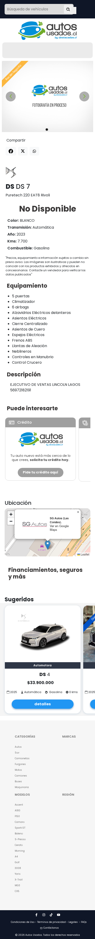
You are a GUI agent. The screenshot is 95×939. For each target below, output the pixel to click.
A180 (17, 810)
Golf (17, 862)
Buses (18, 781)
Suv (17, 752)
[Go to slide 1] (46, 129)
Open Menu (73, 9)
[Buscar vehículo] (68, 9)
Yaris (18, 874)
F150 (17, 816)
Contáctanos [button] (51, 928)
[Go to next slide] (84, 96)
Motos (18, 770)
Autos (18, 747)
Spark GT (20, 828)
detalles (42, 704)
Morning (20, 851)
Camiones (21, 775)
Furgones (20, 764)
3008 (18, 868)
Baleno (19, 833)
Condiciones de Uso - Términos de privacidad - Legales (44, 922)
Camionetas (22, 758)
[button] (47, 545)
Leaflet (84, 554)
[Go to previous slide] (11, 96)
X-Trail (19, 879)
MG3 (17, 885)
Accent (19, 804)
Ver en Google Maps (59, 528)
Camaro (19, 822)
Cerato (19, 845)
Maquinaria (22, 787)
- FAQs (83, 922)
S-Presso (20, 839)
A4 (16, 856)
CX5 (17, 891)
